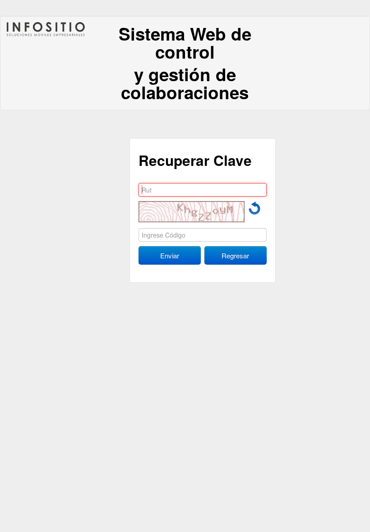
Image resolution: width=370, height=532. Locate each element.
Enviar (169, 255)
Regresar (235, 255)
